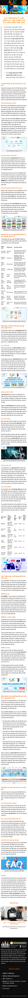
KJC (5, 27)
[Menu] (2, 2)
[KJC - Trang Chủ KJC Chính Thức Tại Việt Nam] (12, 2)
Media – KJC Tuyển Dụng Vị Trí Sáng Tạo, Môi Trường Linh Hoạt (14, 923)
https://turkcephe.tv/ (18, 77)
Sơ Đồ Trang (6, 988)
